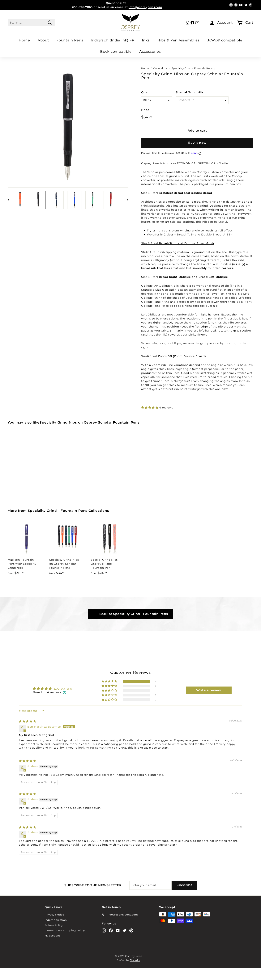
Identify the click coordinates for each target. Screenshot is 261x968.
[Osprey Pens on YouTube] (118, 930)
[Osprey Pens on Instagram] (104, 930)
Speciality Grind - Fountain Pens (192, 68)
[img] (27, 721)
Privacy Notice (54, 914)
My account (52, 935)
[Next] (126, 200)
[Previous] (10, 200)
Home (24, 40)
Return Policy (54, 925)
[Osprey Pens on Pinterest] (131, 930)
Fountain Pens (69, 40)
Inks (146, 40)
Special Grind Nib (189, 92)
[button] (150, 407)
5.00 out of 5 (62, 688)
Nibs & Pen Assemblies (178, 40)
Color (145, 92)
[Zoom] (68, 127)
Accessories (150, 51)
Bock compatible (116, 51)
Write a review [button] (208, 690)
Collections (160, 68)
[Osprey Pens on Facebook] (111, 930)
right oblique (171, 343)
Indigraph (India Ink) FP (112, 40)
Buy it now (197, 143)
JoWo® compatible (224, 40)
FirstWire (135, 960)
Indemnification (56, 919)
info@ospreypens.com (145, 7)
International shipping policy (65, 930)
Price (145, 110)
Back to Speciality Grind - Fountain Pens (133, 614)
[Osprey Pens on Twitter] (124, 930)
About (43, 40)
